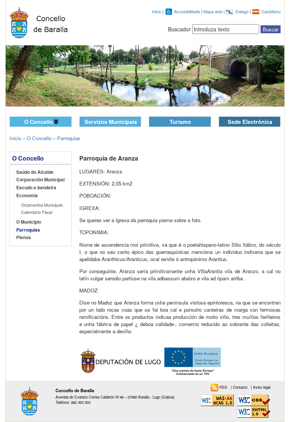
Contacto (240, 387)
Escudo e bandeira (36, 187)
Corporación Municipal (40, 179)
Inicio (156, 11)
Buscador (179, 29)
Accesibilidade (187, 11)
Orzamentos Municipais (42, 205)
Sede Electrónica (250, 121)
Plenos (23, 237)
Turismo (180, 121)
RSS (223, 387)
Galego (242, 11)
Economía (27, 195)
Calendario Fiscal (36, 212)
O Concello (38, 121)
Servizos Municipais (111, 121)
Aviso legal (261, 387)
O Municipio (28, 222)
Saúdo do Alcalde (35, 172)
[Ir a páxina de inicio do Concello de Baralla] (40, 22)
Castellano (271, 11)
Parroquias (28, 230)
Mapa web (214, 11)
